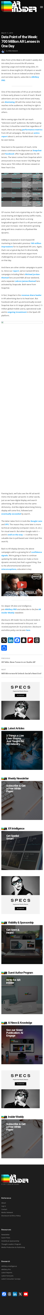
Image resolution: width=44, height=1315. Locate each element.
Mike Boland (13, 51)
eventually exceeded (11, 514)
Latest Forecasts (7, 1276)
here (28, 630)
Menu (41, 7)
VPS (7, 524)
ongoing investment (17, 312)
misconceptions (8, 569)
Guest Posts (5, 1238)
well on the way (15, 534)
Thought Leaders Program (11, 1244)
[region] (22, 750)
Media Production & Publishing (13, 1247)
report (16, 271)
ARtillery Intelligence (9, 1266)
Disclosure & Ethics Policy (11, 1216)
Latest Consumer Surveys (10, 1279)
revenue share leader (31, 295)
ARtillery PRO (11, 609)
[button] (22, 750)
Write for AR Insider (13, 981)
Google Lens (36, 521)
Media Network (7, 1212)
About (3, 1203)
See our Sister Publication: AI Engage (14, 1033)
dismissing (10, 102)
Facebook (9, 153)
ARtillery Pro (6, 1269)
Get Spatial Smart (12, 837)
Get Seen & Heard (12, 931)
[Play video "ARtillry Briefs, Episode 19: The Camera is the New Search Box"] (22, 584)
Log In (3, 1206)
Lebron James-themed (25, 281)
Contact (4, 1209)
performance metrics (32, 129)
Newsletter (5, 1235)
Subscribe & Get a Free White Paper (15, 788)
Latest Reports (6, 1272)
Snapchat (37, 150)
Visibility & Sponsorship (10, 1241)
